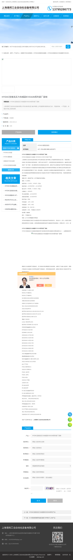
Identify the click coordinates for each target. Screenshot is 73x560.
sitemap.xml (40, 557)
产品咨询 (18, 132)
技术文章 (46, 16)
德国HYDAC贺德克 (26, 53)
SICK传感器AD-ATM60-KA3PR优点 (12, 195)
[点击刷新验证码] (49, 488)
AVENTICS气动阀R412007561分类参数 (12, 204)
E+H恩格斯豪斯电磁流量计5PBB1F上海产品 (42, 518)
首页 (11, 53)
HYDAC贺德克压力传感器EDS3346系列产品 (42, 512)
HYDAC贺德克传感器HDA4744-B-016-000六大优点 (12, 190)
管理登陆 (57, 554)
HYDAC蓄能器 (8, 157)
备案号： (50, 554)
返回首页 (55, 2)
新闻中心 (36, 16)
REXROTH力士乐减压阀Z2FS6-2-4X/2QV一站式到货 (12, 200)
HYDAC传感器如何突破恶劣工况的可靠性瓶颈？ (12, 186)
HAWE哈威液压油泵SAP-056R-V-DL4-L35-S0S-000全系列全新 (12, 209)
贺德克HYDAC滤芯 (9, 161)
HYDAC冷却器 (8, 152)
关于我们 (17, 16)
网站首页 (7, 16)
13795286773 (70, 414)
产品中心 (26, 16)
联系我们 (68, 2)
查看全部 (11, 170)
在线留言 (62, 2)
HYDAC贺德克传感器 (40, 53)
